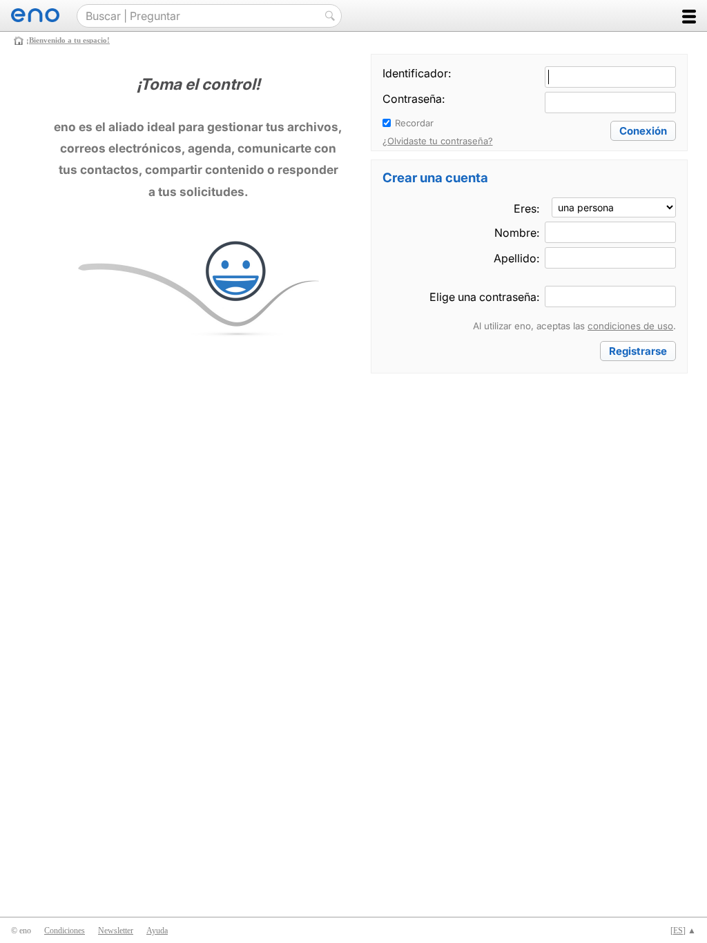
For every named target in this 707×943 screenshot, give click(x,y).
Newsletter (115, 930)
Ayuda (157, 930)
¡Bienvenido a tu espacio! (68, 40)
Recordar (414, 122)
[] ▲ (683, 930)
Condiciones (64, 930)
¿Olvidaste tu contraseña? (437, 140)
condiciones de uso (630, 325)
